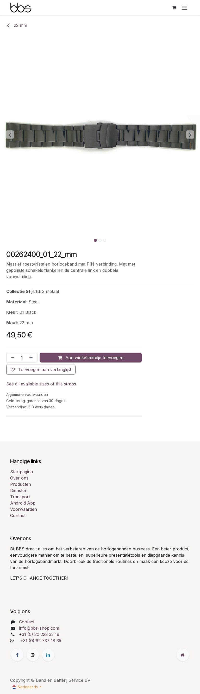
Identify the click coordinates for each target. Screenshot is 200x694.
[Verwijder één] (12, 357)
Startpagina (21, 471)
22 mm (19, 25)
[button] (10, 134)
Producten (20, 484)
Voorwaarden (23, 509)
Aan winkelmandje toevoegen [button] (93, 357)
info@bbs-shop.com (39, 628)
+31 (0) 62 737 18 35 (40, 640)
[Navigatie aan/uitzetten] (184, 7)
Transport (20, 496)
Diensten (18, 490)
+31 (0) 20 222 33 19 (39, 634)
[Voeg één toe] (32, 357)
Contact (18, 515)
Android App (22, 503)
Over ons (19, 478)
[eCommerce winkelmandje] (174, 7)
